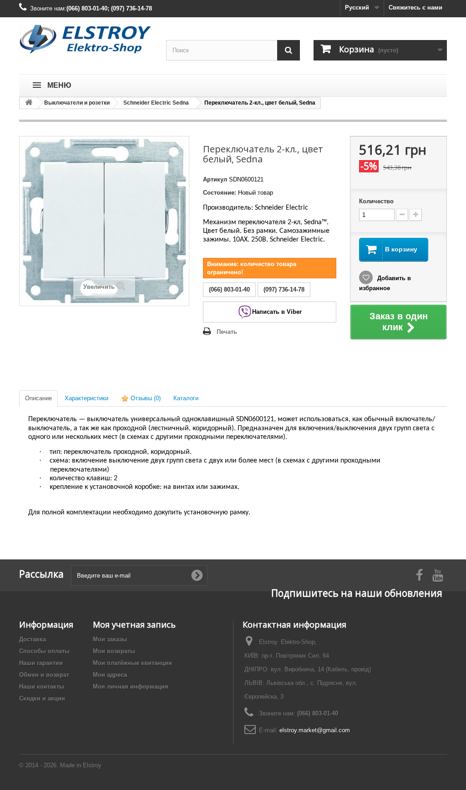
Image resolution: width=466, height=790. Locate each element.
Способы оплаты (44, 651)
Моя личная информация (130, 686)
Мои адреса (110, 674)
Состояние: (219, 192)
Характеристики (86, 398)
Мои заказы (110, 639)
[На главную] (28, 103)
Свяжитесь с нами (415, 7)
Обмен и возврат (44, 674)
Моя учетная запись (134, 624)
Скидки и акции (42, 698)
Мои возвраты (114, 651)
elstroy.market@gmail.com (314, 730)
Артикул (215, 179)
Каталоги (185, 398)
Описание (38, 398)
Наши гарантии (41, 662)
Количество (376, 201)
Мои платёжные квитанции (132, 662)
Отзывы (145, 398)
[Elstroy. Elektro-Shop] (85, 39)
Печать (227, 331)
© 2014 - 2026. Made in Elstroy (60, 765)
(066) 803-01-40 (317, 713)
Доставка (32, 639)
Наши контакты (41, 686)
